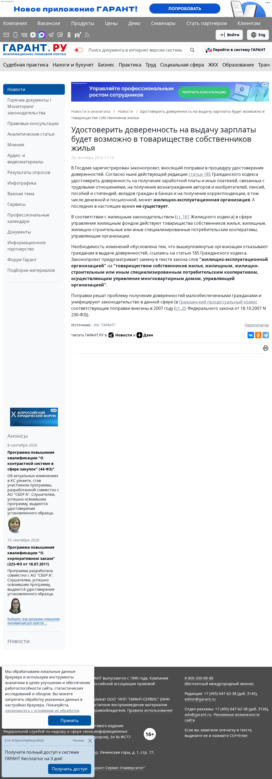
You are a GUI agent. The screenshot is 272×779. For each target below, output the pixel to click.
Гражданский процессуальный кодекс (218, 302)
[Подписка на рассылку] (6, 35)
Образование (238, 64)
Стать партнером (206, 23)
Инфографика (21, 183)
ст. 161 (183, 217)
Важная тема (20, 194)
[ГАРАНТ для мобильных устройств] (15, 35)
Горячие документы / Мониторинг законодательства (29, 106)
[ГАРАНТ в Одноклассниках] (69, 35)
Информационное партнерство (26, 246)
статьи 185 (200, 174)
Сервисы (16, 204)
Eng (261, 34)
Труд (151, 64)
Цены (111, 23)
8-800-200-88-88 (199, 678)
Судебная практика (25, 64)
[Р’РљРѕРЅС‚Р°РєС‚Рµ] (251, 335)
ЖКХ (213, 64)
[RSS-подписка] (87, 35)
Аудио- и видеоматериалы (25, 158)
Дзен (148, 335)
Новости (16, 89)
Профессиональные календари (28, 218)
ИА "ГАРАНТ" (105, 324)
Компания (15, 23)
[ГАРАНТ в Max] (41, 34)
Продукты (82, 23)
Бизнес (106, 64)
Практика (130, 64)
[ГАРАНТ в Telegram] (51, 35)
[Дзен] (33, 35)
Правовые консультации (33, 123)
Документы (19, 232)
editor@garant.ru (200, 699)
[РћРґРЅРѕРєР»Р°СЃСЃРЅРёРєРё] (258, 335)
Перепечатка (257, 324)
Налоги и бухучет (73, 64)
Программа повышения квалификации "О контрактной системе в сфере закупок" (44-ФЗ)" (30, 461)
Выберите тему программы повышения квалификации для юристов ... (33, 621)
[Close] (90, 740)
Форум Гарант (22, 260)
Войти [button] (233, 34)
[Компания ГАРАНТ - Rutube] (78, 35)
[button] (235, 50)
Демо (134, 23)
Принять (70, 720)
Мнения (15, 145)
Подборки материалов (31, 270)
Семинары (163, 23)
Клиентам (248, 23)
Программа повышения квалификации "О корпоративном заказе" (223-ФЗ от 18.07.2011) (31, 555)
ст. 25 (181, 308)
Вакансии (48, 23)
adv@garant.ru (198, 714)
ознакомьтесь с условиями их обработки (42, 710)
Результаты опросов (28, 172)
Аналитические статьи (30, 134)
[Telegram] (265, 335)
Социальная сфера (182, 64)
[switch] (79, 50)
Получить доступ (69, 769)
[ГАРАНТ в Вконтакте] (24, 35)
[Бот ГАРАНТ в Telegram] (60, 35)
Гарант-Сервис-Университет (118, 767)
